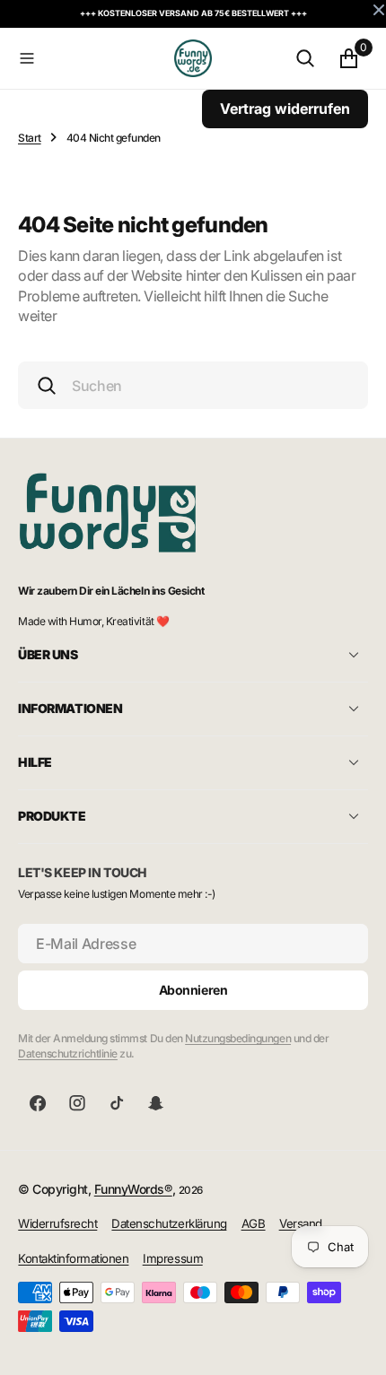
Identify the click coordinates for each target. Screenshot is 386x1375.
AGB (253, 1223)
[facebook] (37, 1103)
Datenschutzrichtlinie (68, 1053)
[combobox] (193, 385)
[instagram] (77, 1103)
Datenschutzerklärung (168, 1223)
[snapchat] (156, 1103)
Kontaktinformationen (73, 1258)
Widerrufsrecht (57, 1223)
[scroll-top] (355, 1344)
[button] (92, 58)
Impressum (173, 1258)
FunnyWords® (133, 1189)
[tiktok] (116, 1103)
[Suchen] (305, 58)
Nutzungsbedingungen (238, 1038)
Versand (300, 1223)
